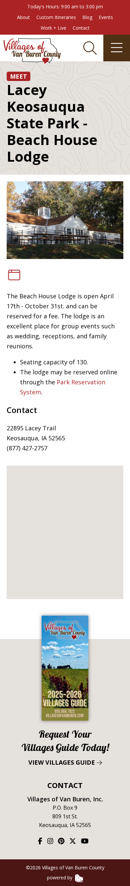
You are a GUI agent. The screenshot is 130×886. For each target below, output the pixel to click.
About (23, 17)
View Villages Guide (65, 747)
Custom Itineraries (56, 17)
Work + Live (53, 28)
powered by (60, 877)
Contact (81, 28)
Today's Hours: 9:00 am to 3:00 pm (65, 6)
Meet (18, 76)
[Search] (90, 48)
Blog (87, 17)
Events (106, 17)
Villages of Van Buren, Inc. (65, 799)
